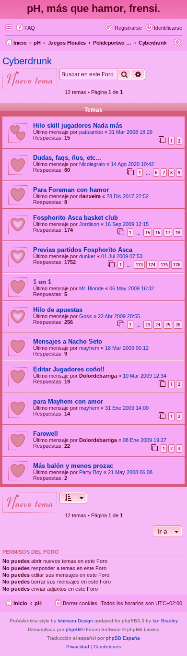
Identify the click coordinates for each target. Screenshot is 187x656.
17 (167, 232)
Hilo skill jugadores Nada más (77, 125)
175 (164, 265)
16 (157, 232)
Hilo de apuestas (57, 309)
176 (176, 265)
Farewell (45, 433)
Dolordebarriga (98, 376)
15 (147, 232)
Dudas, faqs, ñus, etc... (67, 157)
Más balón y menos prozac (73, 465)
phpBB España (123, 638)
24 (157, 325)
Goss (85, 316)
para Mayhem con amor (68, 401)
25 (167, 325)
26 (177, 325)
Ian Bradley (165, 620)
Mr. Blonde (91, 288)
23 (147, 325)
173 (139, 265)
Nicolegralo (92, 164)
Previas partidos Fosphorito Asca (82, 249)
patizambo (91, 132)
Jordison (89, 224)
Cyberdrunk (27, 61)
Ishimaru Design (75, 620)
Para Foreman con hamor (71, 189)
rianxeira (90, 196)
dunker (87, 256)
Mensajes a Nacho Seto (67, 341)
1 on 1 (42, 282)
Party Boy (90, 472)
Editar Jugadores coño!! (69, 369)
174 (151, 265)
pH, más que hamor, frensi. (93, 8)
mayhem (89, 348)
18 (177, 232)
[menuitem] (25, 28)
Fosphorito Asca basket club (75, 217)
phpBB (73, 629)
